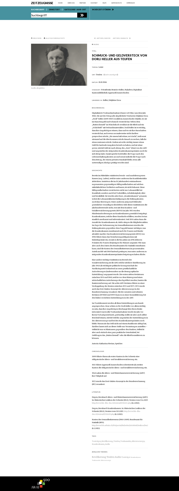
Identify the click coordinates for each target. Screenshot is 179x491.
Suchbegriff (37, 10)
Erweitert (54, 10)
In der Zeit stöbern (101, 10)
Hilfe (104, 3)
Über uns (71, 3)
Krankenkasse (98, 444)
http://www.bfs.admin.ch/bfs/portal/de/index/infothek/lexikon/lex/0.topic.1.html (125, 425)
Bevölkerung (107, 441)
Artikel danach (120, 38)
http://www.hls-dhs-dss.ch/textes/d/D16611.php (111, 403)
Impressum (131, 3)
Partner (83, 3)
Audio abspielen (38, 88)
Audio (107, 444)
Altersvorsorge (138, 441)
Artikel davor (103, 38)
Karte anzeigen (110, 75)
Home (60, 3)
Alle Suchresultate (55, 38)
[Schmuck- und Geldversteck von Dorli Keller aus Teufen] (59, 65)
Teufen (116, 441)
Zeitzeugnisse (42, 3)
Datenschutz (116, 3)
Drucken (37, 38)
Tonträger (96, 441)
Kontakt (94, 3)
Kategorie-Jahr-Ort (75, 10)
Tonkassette (125, 441)
